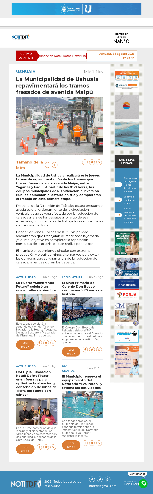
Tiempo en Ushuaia (121, 38)
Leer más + (25, 344)
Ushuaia (25, 71)
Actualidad (26, 277)
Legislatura (72, 277)
